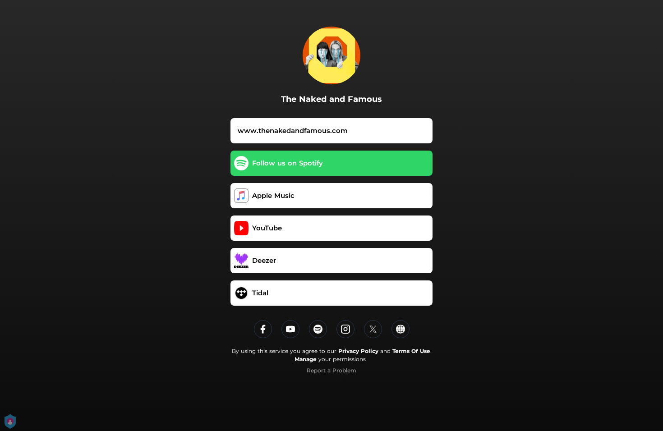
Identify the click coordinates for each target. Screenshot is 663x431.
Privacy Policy (358, 351)
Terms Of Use (411, 351)
